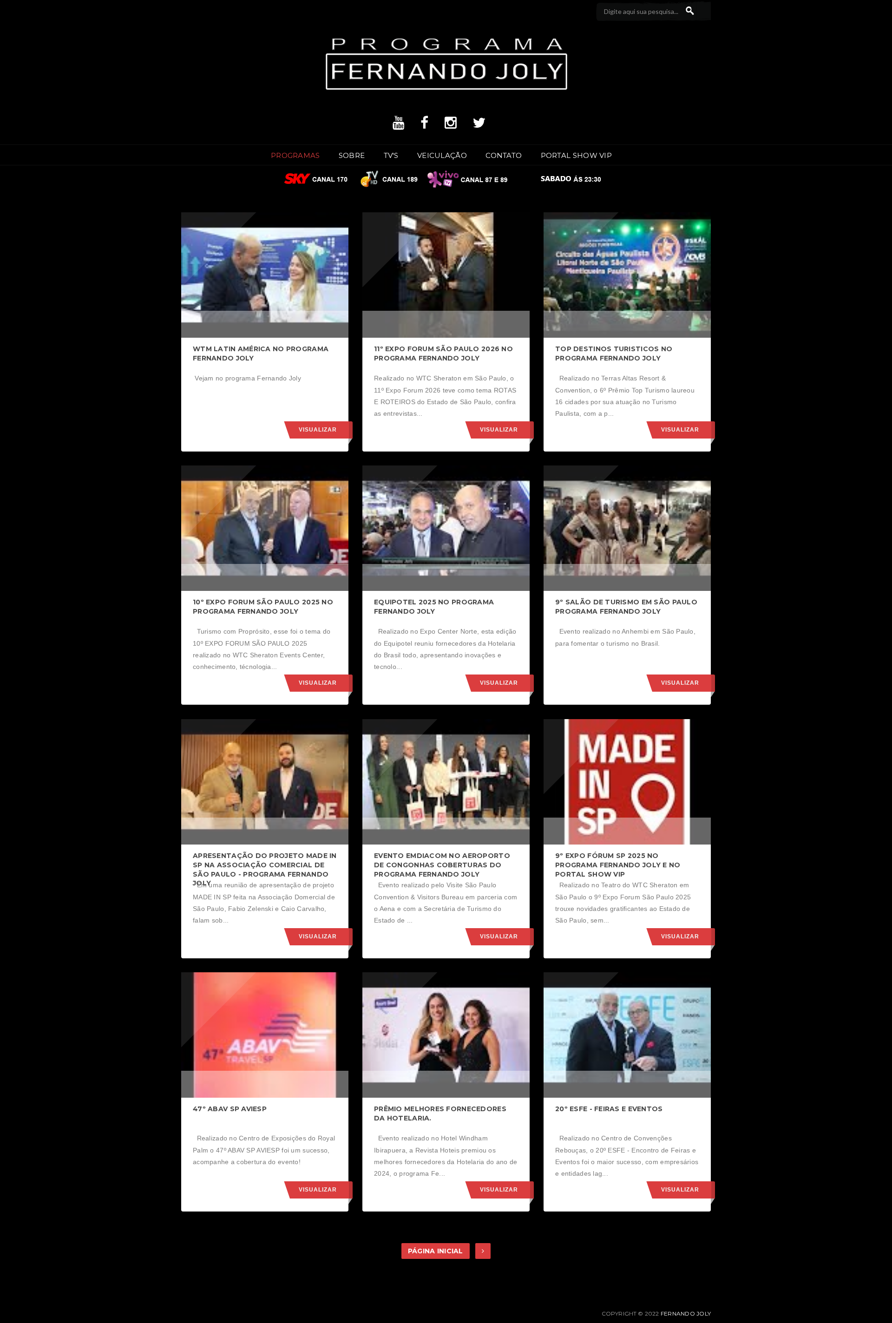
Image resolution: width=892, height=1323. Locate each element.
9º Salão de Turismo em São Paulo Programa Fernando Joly (626, 607)
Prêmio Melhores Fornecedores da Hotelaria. (440, 1113)
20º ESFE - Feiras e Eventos (609, 1109)
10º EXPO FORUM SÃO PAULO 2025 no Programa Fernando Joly (263, 607)
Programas (295, 155)
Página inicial (435, 1251)
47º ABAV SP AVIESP (230, 1109)
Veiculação (442, 155)
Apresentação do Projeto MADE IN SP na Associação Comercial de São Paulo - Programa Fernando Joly (265, 869)
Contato (503, 155)
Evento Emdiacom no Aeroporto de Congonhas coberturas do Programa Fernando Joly (442, 864)
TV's (391, 155)
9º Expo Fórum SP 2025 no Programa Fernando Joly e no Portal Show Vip (618, 864)
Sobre (352, 155)
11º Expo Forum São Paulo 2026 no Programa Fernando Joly (443, 353)
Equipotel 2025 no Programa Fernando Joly (434, 607)
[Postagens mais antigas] (483, 1251)
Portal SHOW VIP (576, 155)
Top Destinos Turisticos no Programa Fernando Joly (613, 353)
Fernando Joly (686, 1313)
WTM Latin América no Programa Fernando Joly (260, 353)
